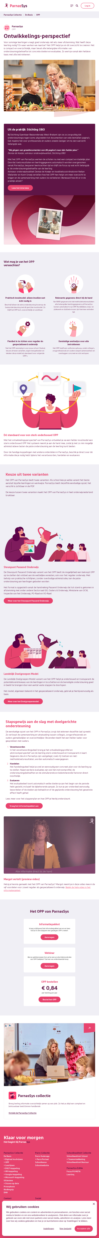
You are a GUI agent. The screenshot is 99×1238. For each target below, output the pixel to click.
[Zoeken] (77, 5)
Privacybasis (9, 1186)
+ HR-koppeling (11, 1171)
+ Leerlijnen (9, 1165)
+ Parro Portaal (42, 1159)
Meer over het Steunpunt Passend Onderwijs (28, 601)
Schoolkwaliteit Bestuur (78, 1162)
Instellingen (48, 1229)
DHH (6, 1192)
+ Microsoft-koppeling (14, 1177)
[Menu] (71, 6)
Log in (87, 6)
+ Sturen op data (11, 1183)
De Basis (29, 15)
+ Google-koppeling (13, 1174)
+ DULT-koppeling (12, 1168)
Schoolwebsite (42, 1165)
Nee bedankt (65, 1229)
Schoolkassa (41, 1162)
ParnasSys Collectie (13, 15)
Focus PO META (73, 1171)
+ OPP (6, 1162)
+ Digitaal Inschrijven (13, 1159)
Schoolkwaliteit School (77, 1156)
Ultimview (8, 1180)
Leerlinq (70, 1174)
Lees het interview (20, 188)
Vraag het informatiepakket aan (24, 806)
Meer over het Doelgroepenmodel (23, 701)
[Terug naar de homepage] (16, 6)
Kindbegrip (9, 1189)
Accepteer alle (83, 1229)
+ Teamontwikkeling (76, 1159)
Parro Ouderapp (42, 1156)
